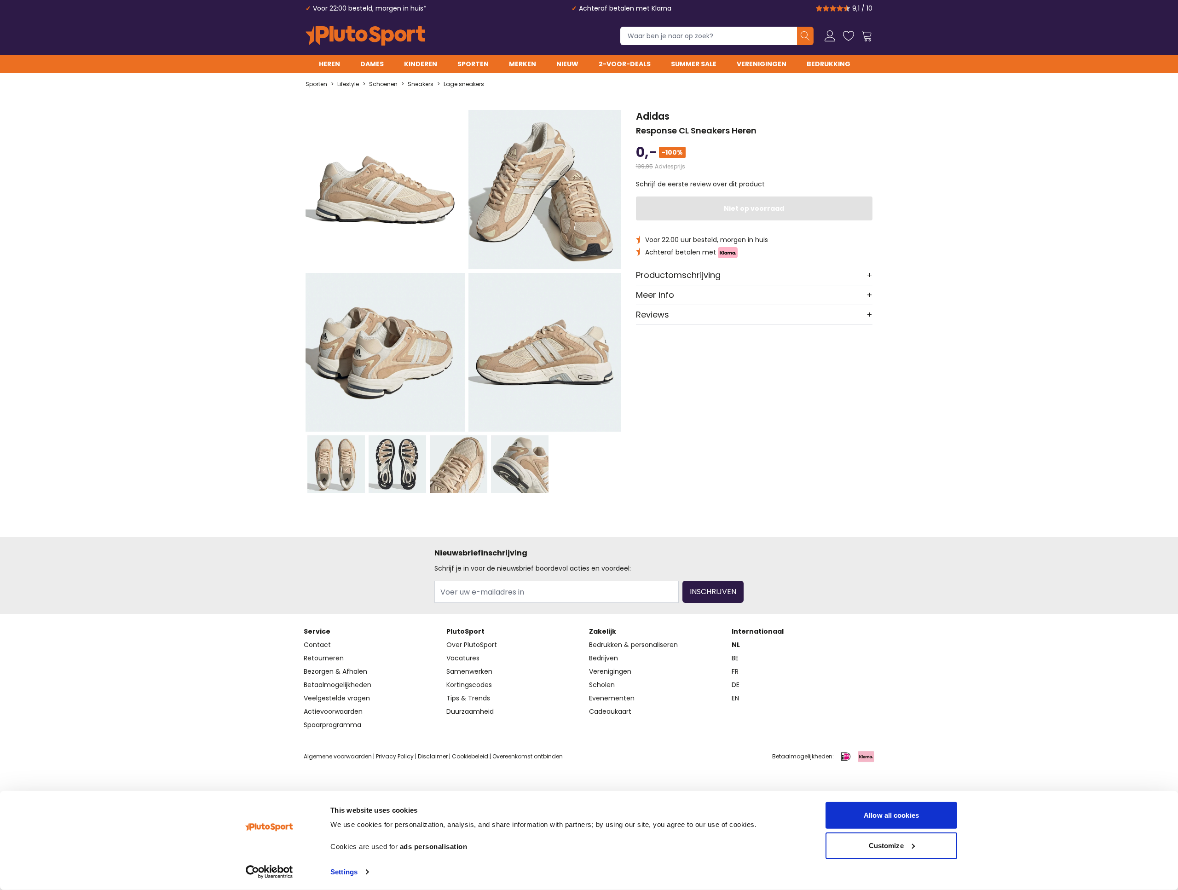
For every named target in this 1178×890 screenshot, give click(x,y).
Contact (317, 644)
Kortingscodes (469, 684)
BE (735, 658)
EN (735, 698)
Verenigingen (761, 64)
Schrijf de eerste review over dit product (700, 184)
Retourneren (324, 658)
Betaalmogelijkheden (337, 684)
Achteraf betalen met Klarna (625, 8)
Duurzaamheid (470, 711)
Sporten (473, 64)
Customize (886, 845)
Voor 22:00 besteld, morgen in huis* (370, 8)
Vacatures (462, 658)
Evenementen (612, 698)
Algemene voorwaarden (338, 756)
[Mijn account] (830, 35)
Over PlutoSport (471, 644)
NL (736, 644)
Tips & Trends (468, 698)
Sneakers (420, 84)
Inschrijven (713, 591)
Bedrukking (828, 64)
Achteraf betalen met (681, 252)
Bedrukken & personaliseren (633, 644)
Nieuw (567, 64)
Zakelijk (602, 631)
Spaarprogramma (332, 724)
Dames (372, 64)
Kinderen (420, 64)
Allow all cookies (891, 815)
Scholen (602, 684)
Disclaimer (433, 756)
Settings (344, 872)
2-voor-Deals (625, 64)
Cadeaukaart (610, 711)
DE (735, 684)
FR (735, 671)
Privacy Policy (395, 756)
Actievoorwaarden (333, 711)
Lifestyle (348, 84)
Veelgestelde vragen (337, 698)
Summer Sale (693, 64)
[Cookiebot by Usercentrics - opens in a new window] (269, 872)
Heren (329, 64)
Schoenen (383, 84)
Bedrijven (603, 658)
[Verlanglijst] (848, 35)
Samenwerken (469, 671)
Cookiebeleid (470, 756)
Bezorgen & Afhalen (335, 671)
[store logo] (365, 36)
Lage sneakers (464, 84)
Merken (522, 64)
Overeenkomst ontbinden (527, 756)
